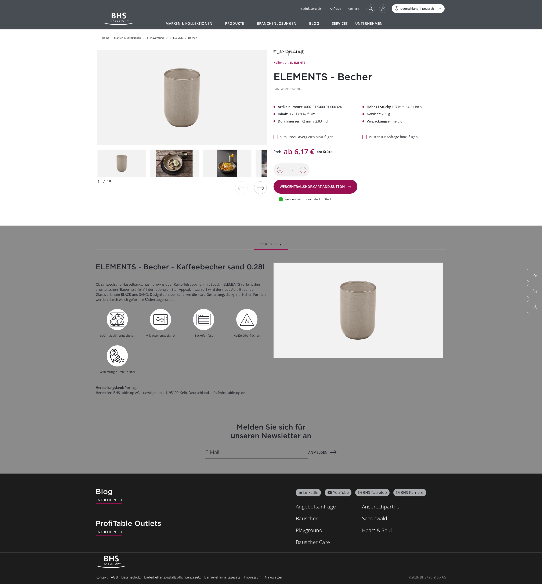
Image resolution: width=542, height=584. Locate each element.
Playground (309, 530)
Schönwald (374, 518)
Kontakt (102, 577)
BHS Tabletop (375, 492)
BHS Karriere (412, 492)
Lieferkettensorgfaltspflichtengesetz (172, 577)
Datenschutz (131, 577)
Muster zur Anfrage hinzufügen (393, 137)
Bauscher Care (313, 542)
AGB (114, 577)
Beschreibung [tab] (271, 244)
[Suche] (370, 8)
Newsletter (273, 577)
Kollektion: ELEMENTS (289, 63)
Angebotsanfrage (316, 506)
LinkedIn (310, 492)
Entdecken (106, 500)
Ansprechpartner (381, 506)
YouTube (341, 492)
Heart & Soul (377, 530)
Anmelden (318, 452)
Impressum (253, 577)
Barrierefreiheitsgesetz (222, 577)
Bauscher (307, 518)
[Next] (260, 187)
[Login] (383, 8)
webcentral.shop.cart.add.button (313, 186)
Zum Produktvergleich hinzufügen (306, 137)
